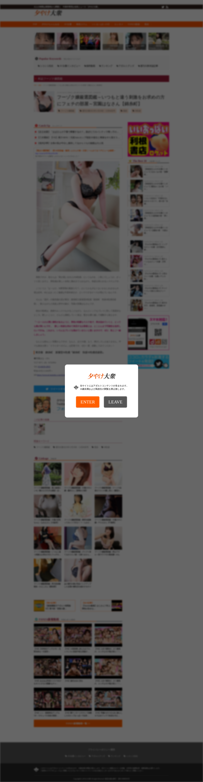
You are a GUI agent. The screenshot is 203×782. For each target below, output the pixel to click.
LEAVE (115, 401)
